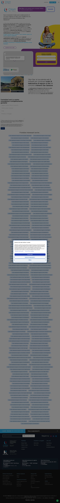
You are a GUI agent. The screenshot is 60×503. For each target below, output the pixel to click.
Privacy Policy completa (29, 251)
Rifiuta (30, 260)
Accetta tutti (30, 254)
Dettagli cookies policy (19, 251)
